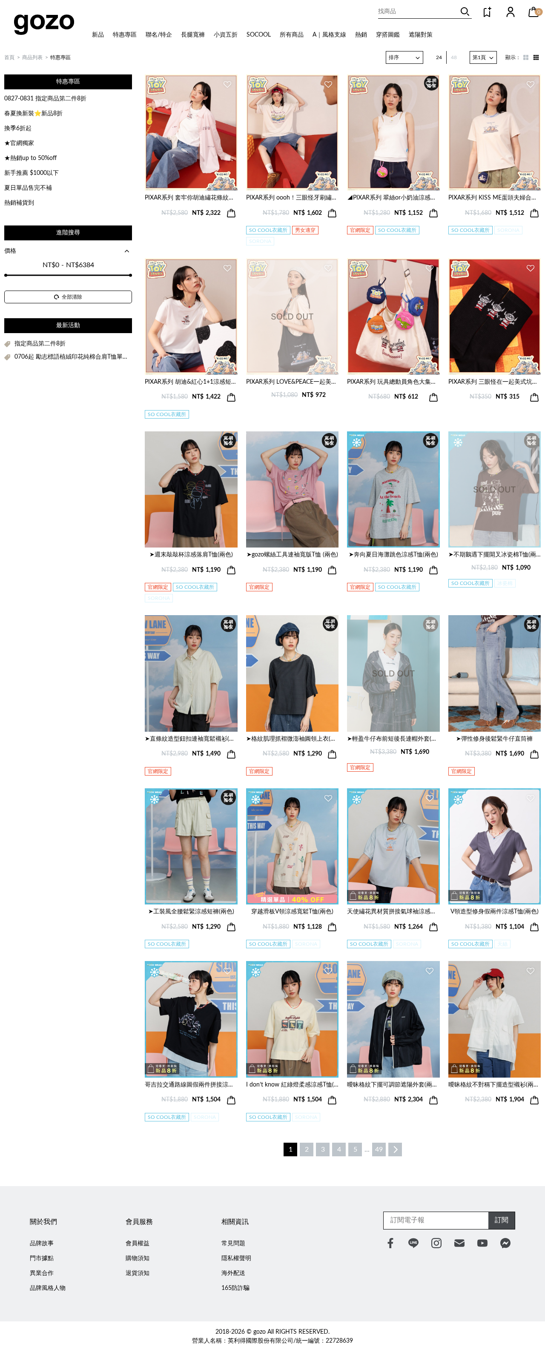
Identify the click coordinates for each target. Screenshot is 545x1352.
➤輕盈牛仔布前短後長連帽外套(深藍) (393, 739)
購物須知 (137, 1258)
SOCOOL (259, 35)
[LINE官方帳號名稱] (413, 1243)
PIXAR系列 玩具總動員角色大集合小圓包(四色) (393, 382)
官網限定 (360, 230)
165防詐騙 (235, 1288)
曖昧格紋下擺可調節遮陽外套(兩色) (393, 1085)
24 (439, 57)
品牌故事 (42, 1243)
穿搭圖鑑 (388, 35)
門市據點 (42, 1258)
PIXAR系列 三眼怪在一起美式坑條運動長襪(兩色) (494, 382)
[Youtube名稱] (482, 1243)
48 (454, 57)
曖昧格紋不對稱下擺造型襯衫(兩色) (494, 1085)
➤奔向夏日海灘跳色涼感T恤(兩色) (393, 555)
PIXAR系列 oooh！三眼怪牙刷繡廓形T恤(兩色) (292, 198)
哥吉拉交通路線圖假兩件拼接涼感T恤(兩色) (191, 1085)
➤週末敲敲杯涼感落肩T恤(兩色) (191, 555)
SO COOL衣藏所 (268, 230)
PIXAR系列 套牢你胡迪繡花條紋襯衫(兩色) (191, 198)
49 (379, 1149)
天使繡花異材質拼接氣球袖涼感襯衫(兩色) (393, 912)
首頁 (9, 57)
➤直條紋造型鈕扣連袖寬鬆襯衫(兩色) (191, 739)
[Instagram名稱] (436, 1243)
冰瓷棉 (505, 583)
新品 (98, 35)
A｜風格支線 (329, 35)
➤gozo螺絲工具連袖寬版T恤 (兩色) (292, 555)
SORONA (260, 241)
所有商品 (292, 35)
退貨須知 (137, 1273)
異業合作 (42, 1273)
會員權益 (137, 1243)
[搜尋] (465, 11)
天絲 (502, 944)
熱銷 (361, 35)
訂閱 (501, 1220)
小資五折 (226, 35)
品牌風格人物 (48, 1288)
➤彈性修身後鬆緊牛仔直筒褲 (494, 739)
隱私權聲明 (236, 1258)
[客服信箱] (459, 1243)
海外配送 (233, 1273)
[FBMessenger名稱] (505, 1243)
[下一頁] (395, 1149)
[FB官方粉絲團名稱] (390, 1243)
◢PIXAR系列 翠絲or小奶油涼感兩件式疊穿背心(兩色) (393, 198)
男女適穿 (305, 230)
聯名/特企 (159, 35)
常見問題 (233, 1243)
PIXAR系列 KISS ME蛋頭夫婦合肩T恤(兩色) (494, 198)
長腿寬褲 (193, 35)
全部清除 (72, 296)
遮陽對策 (421, 35)
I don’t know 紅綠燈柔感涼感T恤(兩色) (292, 1085)
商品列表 (32, 57)
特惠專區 (125, 35)
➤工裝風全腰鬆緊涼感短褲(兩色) (191, 912)
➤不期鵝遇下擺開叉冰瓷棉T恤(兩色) (494, 555)
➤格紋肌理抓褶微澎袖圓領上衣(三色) (292, 739)
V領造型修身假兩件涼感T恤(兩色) (494, 912)
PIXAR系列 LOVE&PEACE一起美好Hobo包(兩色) (292, 382)
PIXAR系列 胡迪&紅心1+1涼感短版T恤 (191, 382)
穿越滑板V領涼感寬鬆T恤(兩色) (292, 912)
